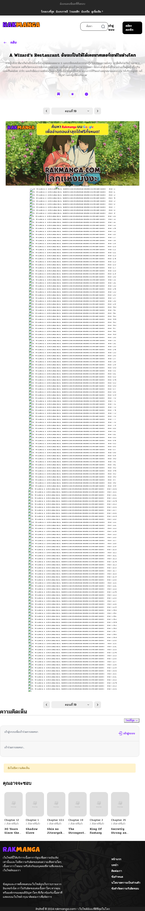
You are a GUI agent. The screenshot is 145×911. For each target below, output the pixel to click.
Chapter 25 (118, 820)
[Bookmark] (58, 94)
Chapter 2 (96, 820)
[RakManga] (21, 26)
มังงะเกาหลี (62, 12)
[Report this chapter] (86, 94)
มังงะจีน (85, 12)
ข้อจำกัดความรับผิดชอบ (125, 888)
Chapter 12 (11, 820)
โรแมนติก (74, 12)
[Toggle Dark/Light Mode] (72, 94)
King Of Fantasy (96, 831)
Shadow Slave (32, 831)
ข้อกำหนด (117, 877)
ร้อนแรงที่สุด (47, 12)
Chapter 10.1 (55, 820)
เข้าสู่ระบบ (111, 28)
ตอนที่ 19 (70, 111)
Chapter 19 (75, 820)
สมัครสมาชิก (129, 28)
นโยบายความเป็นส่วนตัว (125, 882)
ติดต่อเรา (116, 871)
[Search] (103, 26)
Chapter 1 (32, 820)
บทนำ (114, 865)
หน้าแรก (116, 859)
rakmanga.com (65, 909)
